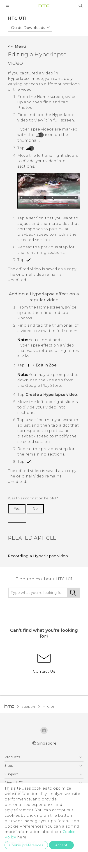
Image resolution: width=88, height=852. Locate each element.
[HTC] (44, 5)
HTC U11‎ (49, 707)
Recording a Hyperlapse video (38, 556)
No (35, 509)
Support (28, 707)
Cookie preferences (26, 845)
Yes (16, 509)
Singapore (47, 743)
